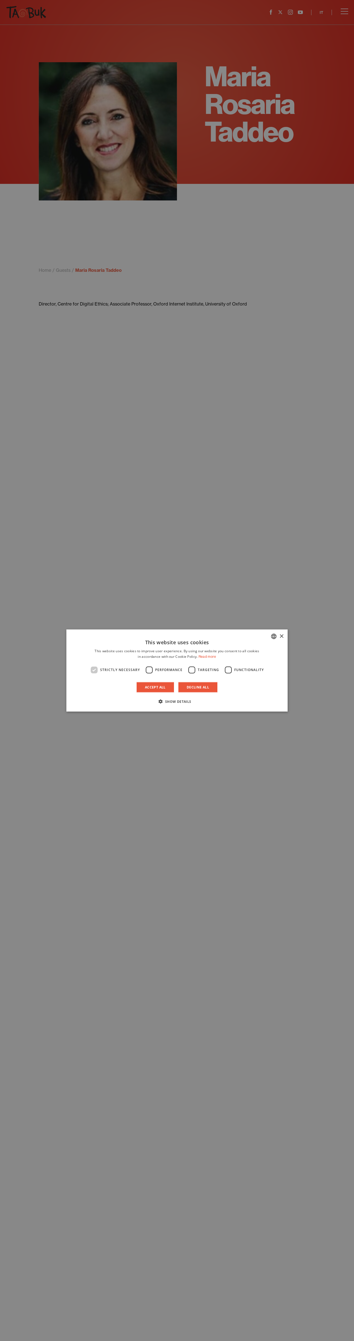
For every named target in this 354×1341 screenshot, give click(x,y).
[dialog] (177, 671)
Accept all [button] (155, 687)
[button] (177, 701)
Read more (207, 656)
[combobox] (274, 636)
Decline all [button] (198, 687)
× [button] (281, 636)
